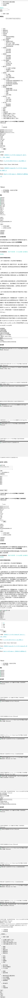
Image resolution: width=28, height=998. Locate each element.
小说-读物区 (6, 60)
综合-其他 (8, 94)
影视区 (5, 87)
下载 (4, 627)
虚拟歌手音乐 (9, 41)
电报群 (5, 5)
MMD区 (5, 33)
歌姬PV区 (5, 32)
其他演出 (8, 38)
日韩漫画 (8, 55)
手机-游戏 (8, 76)
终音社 (2, 7)
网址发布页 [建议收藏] (9, 2)
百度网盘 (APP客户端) (4, 802)
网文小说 (8, 61)
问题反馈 (5, 112)
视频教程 (8, 105)
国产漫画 (8, 57)
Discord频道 (6, 3)
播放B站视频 (3, 330)
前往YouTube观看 (4, 795)
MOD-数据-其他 (10, 77)
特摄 (7, 93)
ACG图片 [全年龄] (11, 68)
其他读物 (8, 65)
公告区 (5, 107)
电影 (7, 91)
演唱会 (5, 35)
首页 (4, 29)
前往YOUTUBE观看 (5, 334)
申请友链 (5, 931)
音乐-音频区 (6, 40)
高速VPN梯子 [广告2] (8, 115)
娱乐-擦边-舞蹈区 (7, 85)
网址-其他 (8, 101)
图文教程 (8, 104)
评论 (4, 625)
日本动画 (8, 49)
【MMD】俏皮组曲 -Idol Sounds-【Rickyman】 (9, 716)
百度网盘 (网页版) (3, 801)
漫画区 (5, 54)
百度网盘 (2, 340)
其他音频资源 (9, 46)
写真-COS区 (6, 79)
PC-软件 (8, 98)
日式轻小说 (9, 63)
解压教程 (2, 233)
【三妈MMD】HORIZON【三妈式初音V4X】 (9, 457)
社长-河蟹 (2, 206)
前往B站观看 (3, 331)
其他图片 (8, 69)
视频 (4, 624)
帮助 (4, 110)
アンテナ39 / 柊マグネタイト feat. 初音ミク (15, 160)
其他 (4, 109)
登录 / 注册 (6, 13)
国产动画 (8, 50)
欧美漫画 (8, 58)
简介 (4, 623)
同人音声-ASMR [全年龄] (12, 44)
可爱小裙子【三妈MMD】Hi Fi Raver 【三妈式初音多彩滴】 (12, 753)
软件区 (5, 96)
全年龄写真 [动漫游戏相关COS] (14, 80)
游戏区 (5, 72)
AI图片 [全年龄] (10, 71)
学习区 (5, 102)
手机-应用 (8, 99)
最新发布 (5, 30)
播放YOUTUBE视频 (4, 333)
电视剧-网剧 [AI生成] (11, 90)
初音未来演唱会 (10, 36)
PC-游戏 (8, 74)
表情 (1, 470)
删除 (5, 149)
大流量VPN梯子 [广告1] (9, 113)
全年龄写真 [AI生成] (11, 82)
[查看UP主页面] (2, 204)
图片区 (5, 66)
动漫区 (5, 47)
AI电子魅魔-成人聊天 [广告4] (10, 118)
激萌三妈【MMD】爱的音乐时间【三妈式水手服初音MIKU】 (12, 401)
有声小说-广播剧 (10, 43)
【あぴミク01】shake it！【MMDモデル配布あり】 (15, 651)
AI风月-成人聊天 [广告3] (9, 116)
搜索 (1, 11)
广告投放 (5, 929)
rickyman (1, 147)
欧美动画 (8, 52)
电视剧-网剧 (9, 88)
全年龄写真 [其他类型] (12, 83)
